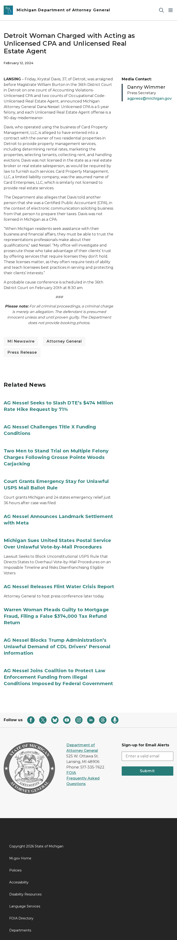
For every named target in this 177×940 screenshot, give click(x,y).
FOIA (71, 773)
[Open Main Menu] (170, 10)
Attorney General (64, 341)
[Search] (161, 10)
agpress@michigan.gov (149, 98)
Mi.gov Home (20, 858)
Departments (20, 930)
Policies (15, 870)
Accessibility (19, 882)
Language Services (24, 906)
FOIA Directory (21, 918)
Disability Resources (25, 894)
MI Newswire (21, 341)
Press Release (22, 352)
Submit (147, 771)
